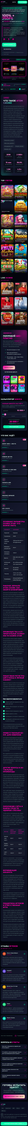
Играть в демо (9, 367)
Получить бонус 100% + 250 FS (14, 1096)
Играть (23, 1120)
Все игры (4, 183)
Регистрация (22, 2)
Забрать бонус (8, 44)
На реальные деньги (11, 372)
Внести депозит (13, 426)
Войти (14, 2)
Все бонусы (7, 49)
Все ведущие (5, 280)
